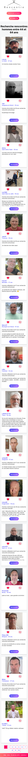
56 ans (11, 238)
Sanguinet (5, 459)
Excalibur (4, 723)
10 (19, 750)
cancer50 (5, 546)
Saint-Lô (4, 548)
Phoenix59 (5, 591)
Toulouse (4, 238)
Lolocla (4, 59)
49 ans (9, 592)
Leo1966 (4, 192)
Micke (3, 679)
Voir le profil (14, 76)
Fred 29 (4, 281)
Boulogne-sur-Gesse (8, 326)
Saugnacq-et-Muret (7, 105)
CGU (8, 755)
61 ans (17, 326)
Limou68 (4, 502)
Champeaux (5, 681)
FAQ (5, 755)
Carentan (4, 371)
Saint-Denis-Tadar (7, 149)
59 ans (17, 105)
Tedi (3, 103)
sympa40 (4, 458)
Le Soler (4, 61)
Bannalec (4, 282)
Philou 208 (5, 635)
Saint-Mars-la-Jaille (7, 194)
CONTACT (24, 755)
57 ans (10, 282)
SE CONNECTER (14, 18)
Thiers (4, 415)
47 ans (10, 61)
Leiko (3, 369)
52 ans (11, 371)
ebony (4, 148)
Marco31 (4, 325)
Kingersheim (5, 504)
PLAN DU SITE (15, 755)
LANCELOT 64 (6, 413)
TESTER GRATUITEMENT (14, 13)
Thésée (4, 725)
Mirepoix (4, 636)
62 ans (9, 415)
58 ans (16, 149)
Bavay (4, 592)
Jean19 (4, 236)
